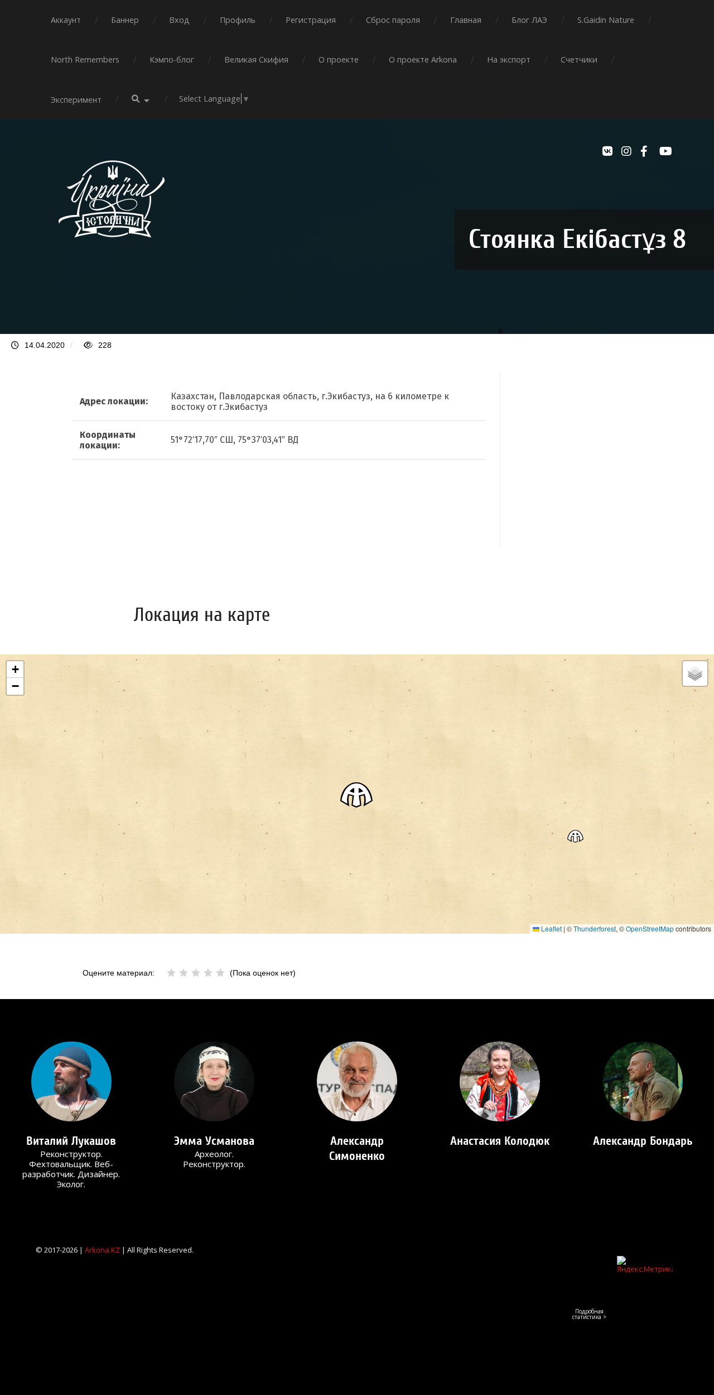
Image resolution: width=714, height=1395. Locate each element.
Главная (465, 20)
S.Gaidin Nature (605, 20)
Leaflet (550, 928)
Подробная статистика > (589, 1314)
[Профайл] (71, 1081)
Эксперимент (76, 99)
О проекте (339, 59)
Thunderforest (594, 928)
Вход (179, 20)
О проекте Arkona (423, 59)
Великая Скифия (256, 59)
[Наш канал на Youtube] (666, 151)
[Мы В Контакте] (609, 151)
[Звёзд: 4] (208, 972)
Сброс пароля (393, 20)
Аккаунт (66, 20)
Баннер (125, 20)
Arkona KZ (102, 1250)
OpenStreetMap (650, 928)
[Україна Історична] (111, 247)
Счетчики (579, 59)
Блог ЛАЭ (529, 20)
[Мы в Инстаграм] (628, 151)
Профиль (237, 20)
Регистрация (311, 20)
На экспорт (508, 59)
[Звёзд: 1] (171, 972)
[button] (357, 794)
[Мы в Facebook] (647, 151)
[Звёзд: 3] (195, 972)
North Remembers (85, 59)
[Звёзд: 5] (220, 972)
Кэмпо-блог (171, 59)
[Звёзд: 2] (183, 972)
